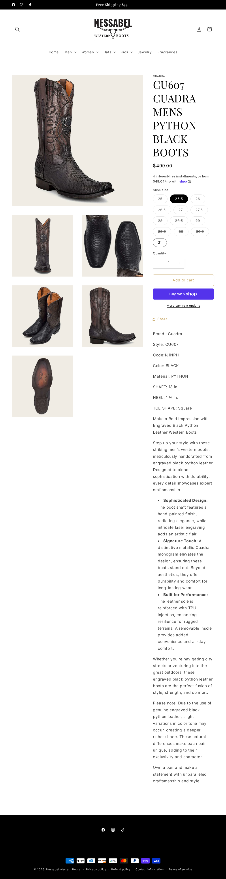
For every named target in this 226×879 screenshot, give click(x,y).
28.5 (181, 221)
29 (200, 221)
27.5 (202, 211)
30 (183, 232)
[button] (17, 29)
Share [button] (162, 319)
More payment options (183, 305)
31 (160, 242)
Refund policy (120, 869)
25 (163, 199)
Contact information (150, 869)
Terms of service (180, 869)
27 (183, 211)
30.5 (202, 232)
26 (200, 199)
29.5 (164, 232)
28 (163, 221)
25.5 (179, 199)
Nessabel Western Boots (63, 869)
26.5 (164, 211)
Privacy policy (96, 869)
